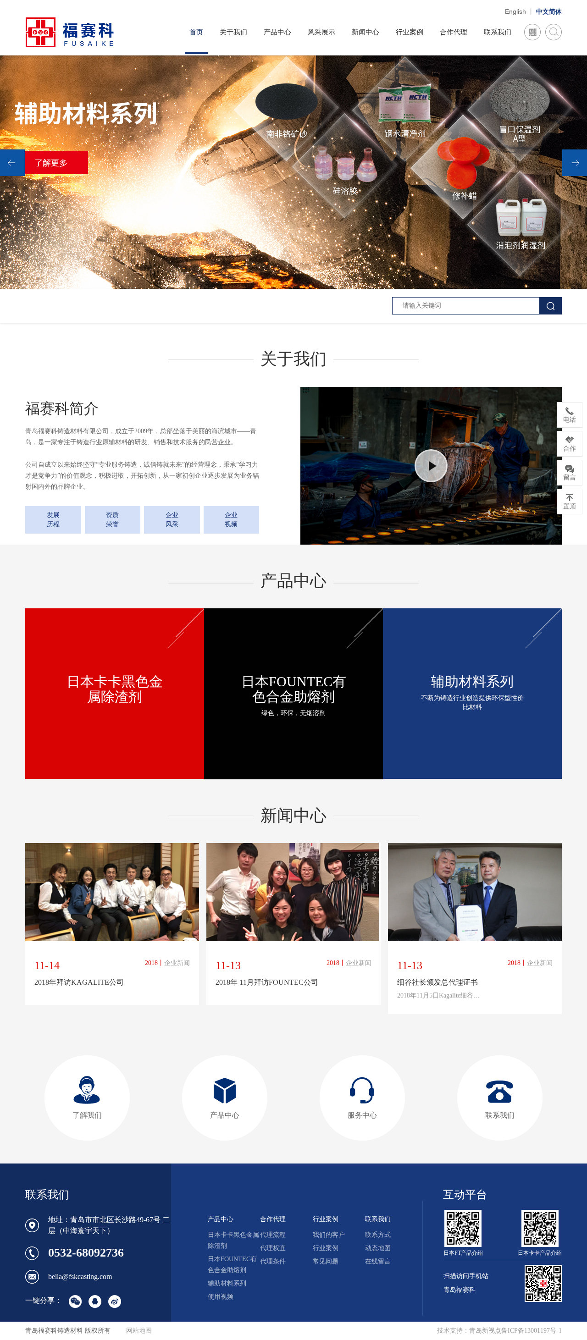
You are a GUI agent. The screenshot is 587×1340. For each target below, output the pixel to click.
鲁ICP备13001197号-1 (531, 1330)
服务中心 (362, 1115)
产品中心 (277, 32)
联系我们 (497, 32)
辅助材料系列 (227, 1283)
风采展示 (321, 32)
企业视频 (231, 520)
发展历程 (53, 520)
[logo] (70, 31)
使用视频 (220, 1296)
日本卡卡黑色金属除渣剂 (233, 1240)
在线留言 (378, 1261)
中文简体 (549, 11)
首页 (196, 32)
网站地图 (139, 1330)
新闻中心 (365, 32)
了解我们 (87, 1115)
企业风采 (172, 520)
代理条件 (273, 1261)
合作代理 (453, 32)
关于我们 (233, 32)
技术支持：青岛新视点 (469, 1330)
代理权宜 (273, 1248)
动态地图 (378, 1248)
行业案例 (409, 32)
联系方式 (378, 1234)
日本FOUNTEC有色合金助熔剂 (232, 1265)
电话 (569, 419)
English (515, 11)
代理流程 (273, 1234)
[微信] (532, 32)
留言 (569, 477)
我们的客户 (329, 1234)
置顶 (569, 506)
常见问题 (325, 1261)
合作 (569, 448)
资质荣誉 (112, 520)
